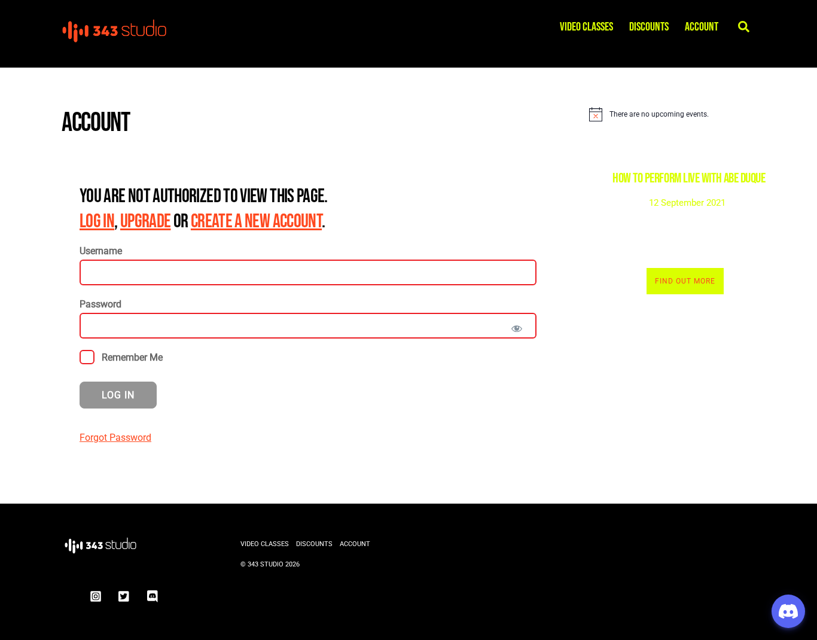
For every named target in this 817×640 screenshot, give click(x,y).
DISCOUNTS (649, 27)
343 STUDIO (265, 564)
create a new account (256, 221)
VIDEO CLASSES (586, 27)
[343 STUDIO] (115, 39)
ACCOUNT (701, 27)
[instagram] (96, 595)
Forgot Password (115, 437)
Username (101, 251)
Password (100, 304)
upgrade (145, 221)
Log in (97, 221)
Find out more (685, 281)
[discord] (153, 595)
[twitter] (124, 595)
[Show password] (517, 329)
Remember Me (131, 357)
